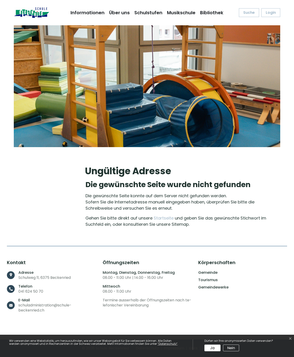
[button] (249, 12)
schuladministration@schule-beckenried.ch (44, 308)
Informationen (88, 12)
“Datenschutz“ (168, 344)
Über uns (119, 12)
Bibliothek (211, 12)
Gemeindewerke (213, 287)
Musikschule (181, 12)
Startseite (164, 218)
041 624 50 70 (30, 291)
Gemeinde (208, 272)
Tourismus (208, 280)
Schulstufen (148, 12)
